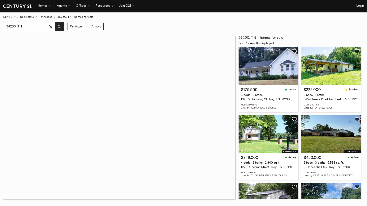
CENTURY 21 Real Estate (18, 17)
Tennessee (45, 17)
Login (360, 5)
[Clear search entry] (51, 27)
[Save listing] (294, 51)
